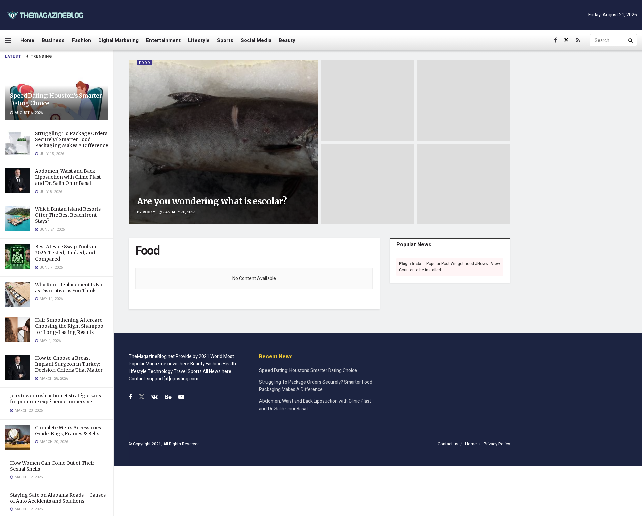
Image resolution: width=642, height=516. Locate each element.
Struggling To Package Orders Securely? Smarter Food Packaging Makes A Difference (71, 139)
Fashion (81, 40)
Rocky (149, 212)
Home (27, 40)
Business (53, 40)
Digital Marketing (118, 40)
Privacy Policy (497, 444)
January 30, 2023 (178, 212)
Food (144, 62)
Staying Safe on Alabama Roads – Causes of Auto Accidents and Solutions (58, 498)
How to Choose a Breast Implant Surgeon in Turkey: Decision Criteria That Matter (69, 364)
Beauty (287, 40)
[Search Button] (631, 40)
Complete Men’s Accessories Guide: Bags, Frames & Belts (68, 431)
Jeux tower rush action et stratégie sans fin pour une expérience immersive (55, 399)
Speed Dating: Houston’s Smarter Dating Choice (308, 370)
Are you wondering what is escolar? (212, 201)
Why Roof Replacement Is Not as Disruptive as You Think (69, 288)
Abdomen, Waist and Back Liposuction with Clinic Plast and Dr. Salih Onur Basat (68, 177)
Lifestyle (199, 40)
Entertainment (163, 40)
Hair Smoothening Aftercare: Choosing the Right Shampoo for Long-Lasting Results (69, 326)
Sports (225, 40)
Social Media (256, 40)
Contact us (448, 444)
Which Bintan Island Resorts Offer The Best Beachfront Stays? (68, 215)
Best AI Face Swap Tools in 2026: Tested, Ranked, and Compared (65, 253)
